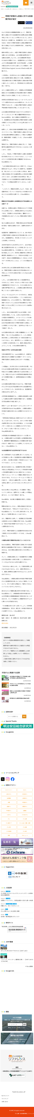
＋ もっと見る (29, 966)
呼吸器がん (24, 802)
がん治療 (25, 819)
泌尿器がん (24, 798)
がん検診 (25, 831)
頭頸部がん (24, 806)
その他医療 (8, 831)
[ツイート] (21, 22)
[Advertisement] (17, 752)
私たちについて (5, 1095)
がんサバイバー (8, 790)
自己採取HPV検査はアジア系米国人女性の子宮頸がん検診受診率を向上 (20, 677)
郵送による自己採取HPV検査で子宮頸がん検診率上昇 (20, 691)
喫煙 (9, 835)
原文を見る (5, 623)
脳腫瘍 (24, 810)
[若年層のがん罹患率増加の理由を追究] (5, 699)
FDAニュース (25, 835)
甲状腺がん (8, 810)
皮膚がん (9, 806)
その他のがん (25, 814)
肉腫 (9, 802)
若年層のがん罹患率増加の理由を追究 (19, 698)
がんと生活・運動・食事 (24, 823)
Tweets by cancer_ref (18, 1092)
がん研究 (9, 827)
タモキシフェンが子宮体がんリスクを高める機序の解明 (20, 684)
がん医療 (25, 827)
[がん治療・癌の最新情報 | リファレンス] (6, 2)
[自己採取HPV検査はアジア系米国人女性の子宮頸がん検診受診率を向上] (5, 678)
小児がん (9, 814)
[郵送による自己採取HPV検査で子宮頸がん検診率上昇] (5, 692)
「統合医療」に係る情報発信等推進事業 (12, 926)
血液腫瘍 (9, 798)
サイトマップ (5, 1098)
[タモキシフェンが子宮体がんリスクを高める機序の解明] (5, 685)
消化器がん (24, 794)
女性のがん (8, 794)
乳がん (24, 790)
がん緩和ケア (9, 823)
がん (9, 819)
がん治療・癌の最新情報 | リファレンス (24, 1113)
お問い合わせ (5, 1101)
